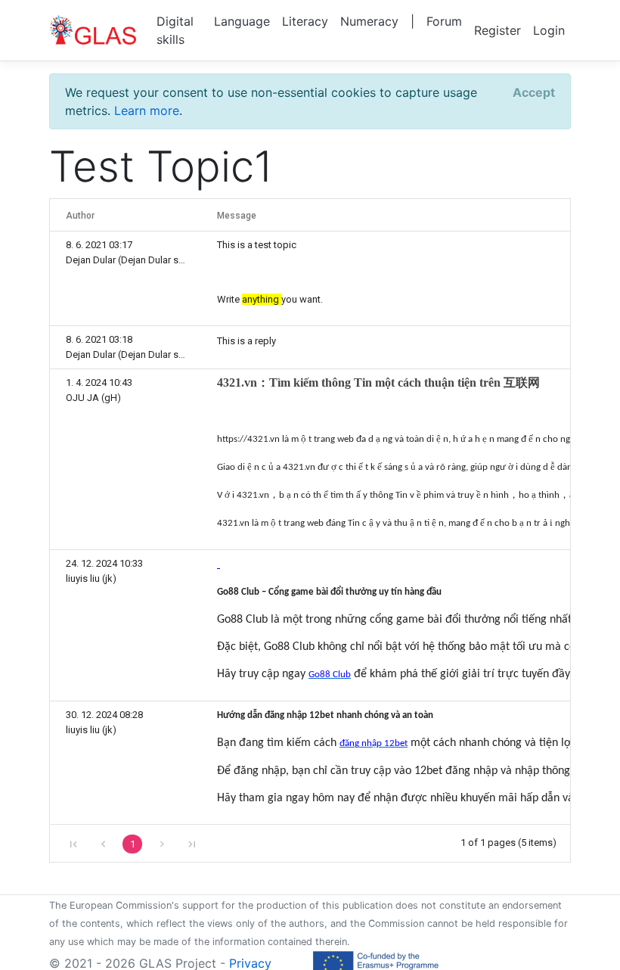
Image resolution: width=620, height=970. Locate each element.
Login (549, 30)
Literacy (305, 21)
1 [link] (132, 844)
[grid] (310, 530)
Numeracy (369, 21)
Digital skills (175, 30)
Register (497, 30)
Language (242, 21)
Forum (444, 21)
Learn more (146, 110)
